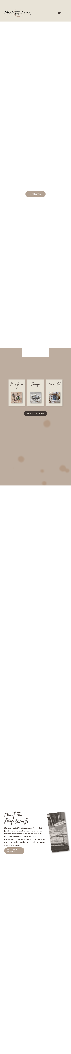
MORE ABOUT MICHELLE (12, 851)
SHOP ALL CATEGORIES (35, 413)
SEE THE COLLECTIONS (35, 194)
